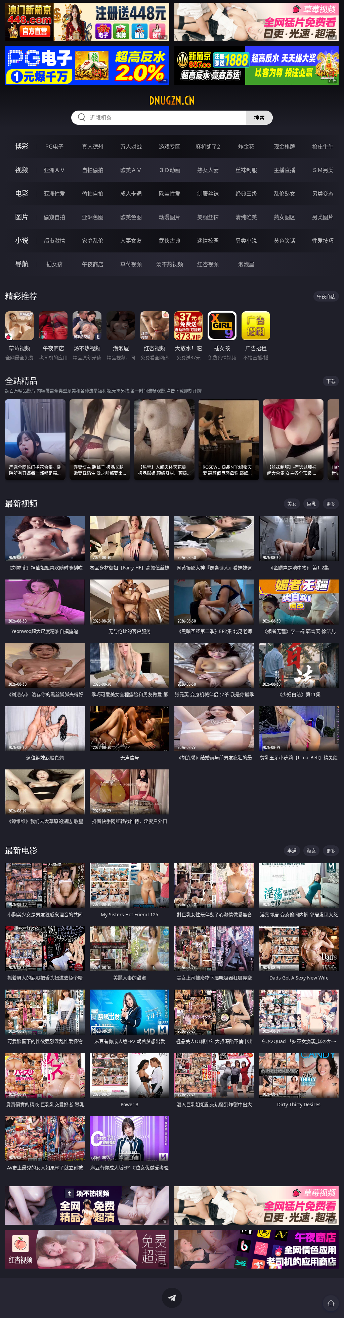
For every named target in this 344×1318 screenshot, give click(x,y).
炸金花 (246, 146)
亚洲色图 (92, 217)
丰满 (292, 850)
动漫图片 (169, 217)
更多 (331, 504)
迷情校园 (208, 240)
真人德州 (92, 146)
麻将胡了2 (208, 146)
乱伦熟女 (284, 193)
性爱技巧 (323, 240)
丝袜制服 (246, 170)
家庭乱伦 (92, 240)
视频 (22, 169)
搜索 (259, 117)
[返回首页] (331, 1303)
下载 (331, 381)
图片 (22, 217)
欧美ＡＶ (131, 170)
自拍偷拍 (92, 170)
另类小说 (246, 240)
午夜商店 (92, 264)
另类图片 (323, 217)
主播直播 (284, 170)
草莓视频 (131, 264)
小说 (22, 240)
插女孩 (54, 264)
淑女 (311, 850)
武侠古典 (169, 240)
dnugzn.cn (172, 100)
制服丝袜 (208, 193)
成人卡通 (131, 193)
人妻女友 (131, 240)
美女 (292, 504)
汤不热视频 (169, 264)
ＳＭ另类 (323, 170)
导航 (22, 264)
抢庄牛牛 (323, 146)
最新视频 (21, 503)
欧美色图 (131, 217)
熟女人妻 (208, 170)
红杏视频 (208, 264)
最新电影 (21, 850)
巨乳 (311, 504)
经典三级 (246, 193)
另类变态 (323, 193)
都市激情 (54, 240)
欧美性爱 (169, 193)
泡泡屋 (246, 264)
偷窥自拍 (54, 217)
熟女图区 (284, 217)
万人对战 (131, 146)
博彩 (22, 146)
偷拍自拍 (92, 193)
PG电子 (54, 146)
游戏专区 (169, 146)
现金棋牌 (284, 146)
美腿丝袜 (208, 217)
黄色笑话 (284, 240)
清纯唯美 (246, 217)
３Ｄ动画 (169, 170)
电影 (22, 193)
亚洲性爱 (54, 193)
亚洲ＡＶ (54, 170)
